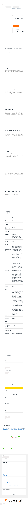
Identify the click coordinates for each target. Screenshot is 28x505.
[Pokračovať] (5, 368)
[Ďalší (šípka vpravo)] (1, 504)
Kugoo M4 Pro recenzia (8, 482)
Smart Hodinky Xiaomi (19, 8)
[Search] (2, 4)
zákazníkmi (14, 494)
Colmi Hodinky (4, 428)
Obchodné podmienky (5, 472)
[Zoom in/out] (0, 503)
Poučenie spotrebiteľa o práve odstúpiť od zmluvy (8, 473)
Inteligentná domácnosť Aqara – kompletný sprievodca (12, 485)
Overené (14, 493)
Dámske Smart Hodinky (14, 8)
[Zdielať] (3, 503)
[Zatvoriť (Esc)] (4, 503)
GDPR (3, 474)
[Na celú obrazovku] (1, 503)
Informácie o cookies (5, 475)
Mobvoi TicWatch (12, 428)
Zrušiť (9, 367)
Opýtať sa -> (6, 372)
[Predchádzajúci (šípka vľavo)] (0, 504)
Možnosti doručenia (16, 21)
